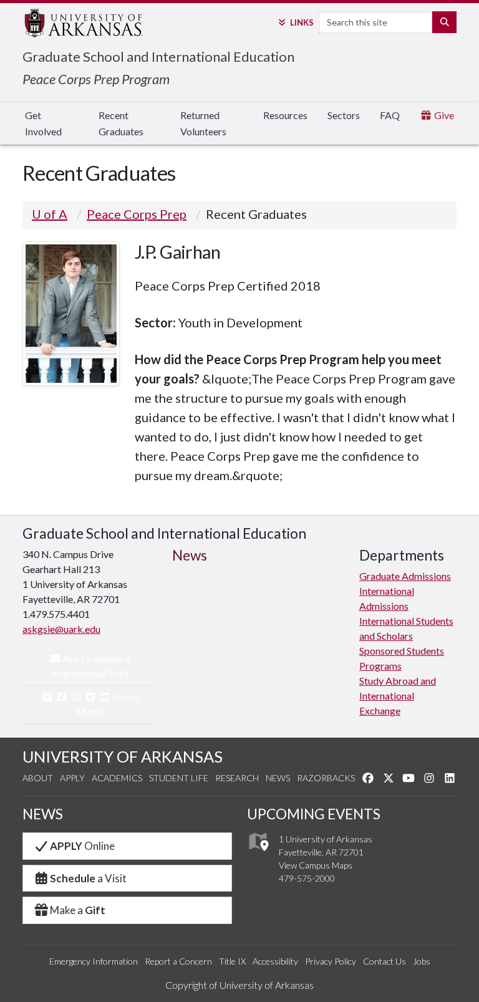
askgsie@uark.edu (61, 629)
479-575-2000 (307, 878)
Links (301, 22)
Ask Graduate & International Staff (91, 665)
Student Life (178, 778)
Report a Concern (178, 961)
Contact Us (384, 961)
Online (82, 845)
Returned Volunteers (203, 123)
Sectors (343, 115)
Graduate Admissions (405, 576)
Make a (77, 910)
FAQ (390, 115)
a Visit (88, 878)
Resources (285, 115)
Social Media (107, 704)
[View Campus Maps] (258, 854)
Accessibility (275, 961)
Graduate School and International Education (158, 56)
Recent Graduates (121, 123)
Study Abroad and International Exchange (397, 695)
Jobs (421, 961)
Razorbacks (326, 778)
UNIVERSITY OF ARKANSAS (122, 756)
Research (237, 778)
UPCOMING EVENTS (313, 814)
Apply (72, 778)
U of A (49, 213)
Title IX (232, 961)
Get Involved (43, 123)
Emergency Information (93, 961)
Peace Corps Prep (136, 213)
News (278, 778)
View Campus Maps (315, 865)
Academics (117, 778)
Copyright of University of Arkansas (239, 985)
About (37, 778)
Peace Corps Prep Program (96, 78)
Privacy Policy (330, 961)
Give (443, 115)
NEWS (42, 814)
